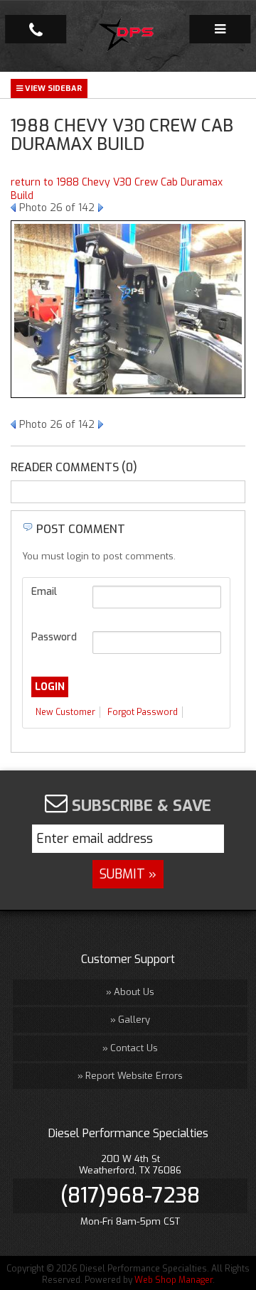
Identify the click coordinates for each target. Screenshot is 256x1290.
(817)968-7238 (130, 1195)
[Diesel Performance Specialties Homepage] (128, 36)
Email (44, 591)
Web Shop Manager (173, 1280)
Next (100, 207)
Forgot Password (142, 712)
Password (54, 637)
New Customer (65, 712)
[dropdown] (219, 29)
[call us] (35, 29)
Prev (13, 207)
